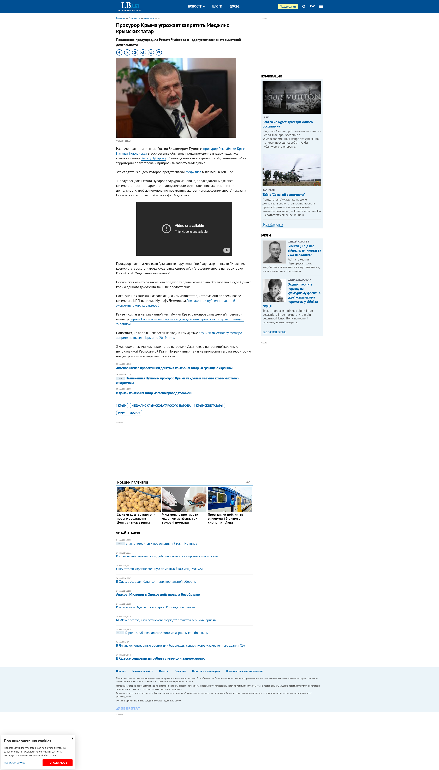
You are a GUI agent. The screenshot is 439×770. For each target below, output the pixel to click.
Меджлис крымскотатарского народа (161, 406)
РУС (312, 6)
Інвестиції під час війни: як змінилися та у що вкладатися (304, 250)
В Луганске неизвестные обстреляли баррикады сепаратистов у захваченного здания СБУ (180, 645)
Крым (122, 406)
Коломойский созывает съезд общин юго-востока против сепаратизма (167, 556)
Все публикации (273, 224)
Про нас (121, 671)
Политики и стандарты (206, 671)
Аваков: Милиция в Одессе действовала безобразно (158, 594)
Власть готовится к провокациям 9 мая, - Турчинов (157, 543)
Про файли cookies (14, 762)
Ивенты (163, 671)
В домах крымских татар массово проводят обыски (154, 393)
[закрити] (72, 738)
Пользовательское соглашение (244, 671)
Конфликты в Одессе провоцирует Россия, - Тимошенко (155, 607)
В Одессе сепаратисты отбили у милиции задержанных (160, 658)
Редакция (180, 671)
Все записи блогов (274, 332)
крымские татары (209, 406)
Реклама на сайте (142, 671)
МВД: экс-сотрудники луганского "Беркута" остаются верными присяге (166, 620)
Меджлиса (193, 172)
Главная (120, 18)
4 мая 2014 (149, 18)
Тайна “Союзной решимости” (284, 194)
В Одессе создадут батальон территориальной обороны (156, 581)
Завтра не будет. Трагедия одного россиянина (288, 124)
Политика (134, 18)
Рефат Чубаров (129, 413)
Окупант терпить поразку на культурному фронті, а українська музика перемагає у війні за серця (292, 295)
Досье (235, 6)
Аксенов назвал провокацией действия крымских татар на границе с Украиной (174, 368)
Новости (195, 6)
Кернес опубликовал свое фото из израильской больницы (163, 632)
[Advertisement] (184, 448)
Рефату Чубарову (153, 158)
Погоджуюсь (57, 762)
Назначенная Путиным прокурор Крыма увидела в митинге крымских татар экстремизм (177, 380)
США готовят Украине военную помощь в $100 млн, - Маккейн (160, 569)
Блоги (217, 6)
